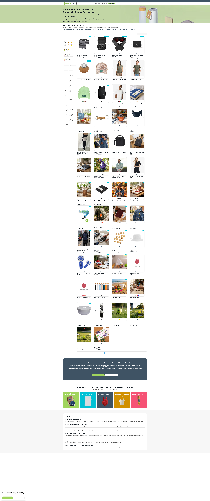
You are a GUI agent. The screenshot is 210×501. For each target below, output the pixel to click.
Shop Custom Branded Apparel (69, 29)
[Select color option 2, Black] (118, 101)
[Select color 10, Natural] (67, 44)
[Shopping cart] (146, 3)
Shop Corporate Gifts (123, 29)
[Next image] (90, 44)
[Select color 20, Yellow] (71, 45)
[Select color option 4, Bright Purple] (102, 174)
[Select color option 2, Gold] (136, 222)
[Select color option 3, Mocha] (119, 222)
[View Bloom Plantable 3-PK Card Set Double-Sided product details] (101, 335)
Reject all (19, 497)
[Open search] (144, 3)
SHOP (96, 3)
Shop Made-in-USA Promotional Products (70, 31)
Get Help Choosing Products (98, 375)
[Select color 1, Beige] (64, 42)
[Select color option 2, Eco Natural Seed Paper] (137, 101)
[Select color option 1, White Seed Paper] (136, 101)
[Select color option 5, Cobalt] (103, 174)
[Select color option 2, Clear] (136, 295)
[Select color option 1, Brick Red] (82, 295)
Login (137, 0)
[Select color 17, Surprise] (67, 45)
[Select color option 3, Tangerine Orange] (84, 295)
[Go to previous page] (102, 353)
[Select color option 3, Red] (137, 295)
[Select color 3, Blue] (67, 42)
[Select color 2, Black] (65, 42)
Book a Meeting (111, 3)
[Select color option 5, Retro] (120, 77)
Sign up (141, 0)
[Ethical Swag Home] (69, 3)
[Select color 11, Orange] (68, 44)
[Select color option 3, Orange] (101, 222)
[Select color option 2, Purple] (136, 198)
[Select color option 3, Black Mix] (101, 174)
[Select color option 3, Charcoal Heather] (119, 198)
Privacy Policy (14, 495)
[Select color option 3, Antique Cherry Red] (119, 101)
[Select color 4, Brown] (68, 42)
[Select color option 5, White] (103, 222)
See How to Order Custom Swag (111, 375)
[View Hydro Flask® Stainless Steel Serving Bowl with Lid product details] (84, 310)
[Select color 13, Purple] (71, 44)
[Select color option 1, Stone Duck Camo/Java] (101, 77)
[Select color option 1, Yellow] (119, 319)
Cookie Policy (8, 495)
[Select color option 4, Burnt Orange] (85, 295)
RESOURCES (104, 3)
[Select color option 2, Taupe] (118, 222)
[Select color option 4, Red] (102, 222)
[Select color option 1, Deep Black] (136, 125)
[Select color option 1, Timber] (117, 198)
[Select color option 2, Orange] (119, 125)
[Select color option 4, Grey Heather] (120, 198)
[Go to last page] (122, 353)
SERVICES (99, 3)
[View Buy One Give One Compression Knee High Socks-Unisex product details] (84, 142)
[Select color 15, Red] (64, 45)
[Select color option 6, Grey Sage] (121, 77)
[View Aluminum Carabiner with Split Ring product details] (101, 141)
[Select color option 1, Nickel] (135, 222)
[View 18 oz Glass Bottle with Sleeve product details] (101, 286)
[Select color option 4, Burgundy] (120, 222)
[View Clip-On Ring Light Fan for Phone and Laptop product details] (84, 262)
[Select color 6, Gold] (71, 42)
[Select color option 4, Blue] (138, 295)
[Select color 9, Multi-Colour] (65, 44)
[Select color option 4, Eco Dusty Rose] (84, 101)
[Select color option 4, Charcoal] (119, 77)
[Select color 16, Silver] (65, 45)
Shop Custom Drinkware (88, 29)
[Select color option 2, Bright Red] (83, 295)
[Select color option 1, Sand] (117, 222)
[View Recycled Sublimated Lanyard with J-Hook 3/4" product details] (84, 214)
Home (64, 6)
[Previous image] (78, 44)
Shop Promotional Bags (79, 29)
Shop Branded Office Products (99, 29)
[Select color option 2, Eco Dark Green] (82, 101)
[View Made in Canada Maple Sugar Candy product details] (119, 238)
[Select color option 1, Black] (101, 101)
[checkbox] (66, 39)
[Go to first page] (100, 353)
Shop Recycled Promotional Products (85, 31)
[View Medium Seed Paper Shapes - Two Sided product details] (84, 286)
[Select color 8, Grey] (64, 44)
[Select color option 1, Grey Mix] (119, 174)
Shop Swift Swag (131, 29)
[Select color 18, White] (68, 45)
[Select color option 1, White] (117, 77)
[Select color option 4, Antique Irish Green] (120, 101)
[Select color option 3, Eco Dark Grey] (83, 101)
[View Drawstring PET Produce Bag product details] (119, 262)
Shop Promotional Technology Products (111, 29)
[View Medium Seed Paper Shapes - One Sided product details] (137, 262)
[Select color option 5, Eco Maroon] (85, 101)
